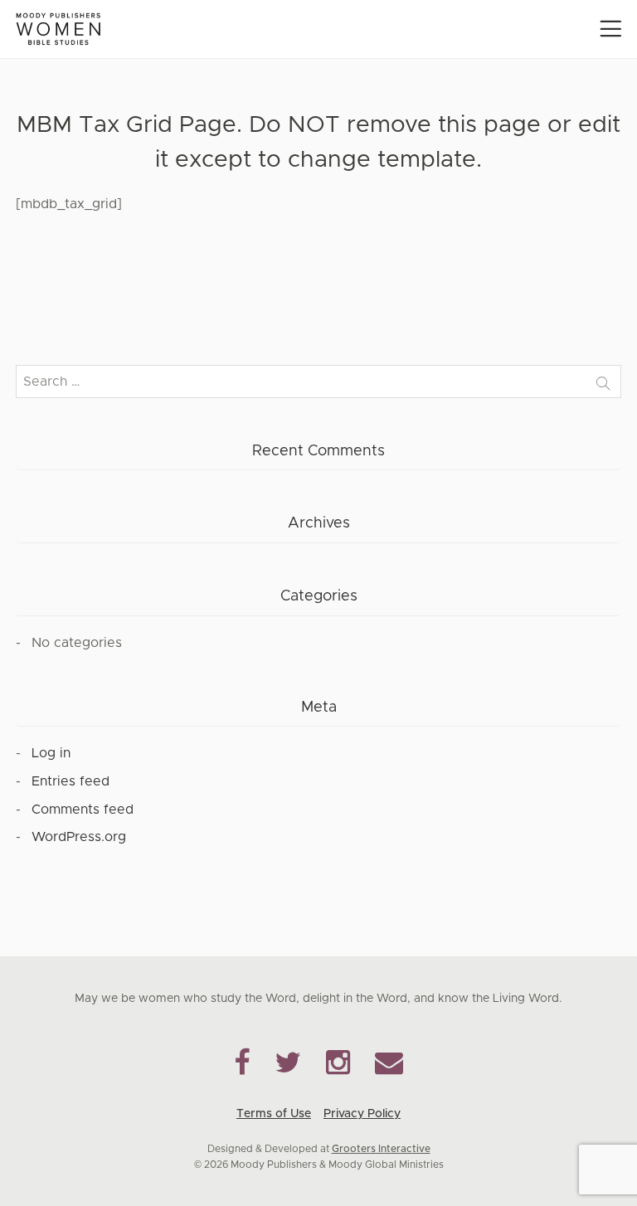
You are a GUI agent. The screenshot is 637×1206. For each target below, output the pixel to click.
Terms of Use (273, 1114)
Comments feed (83, 809)
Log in (51, 753)
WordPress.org (79, 837)
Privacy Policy (362, 1114)
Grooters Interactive (381, 1149)
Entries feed (70, 781)
